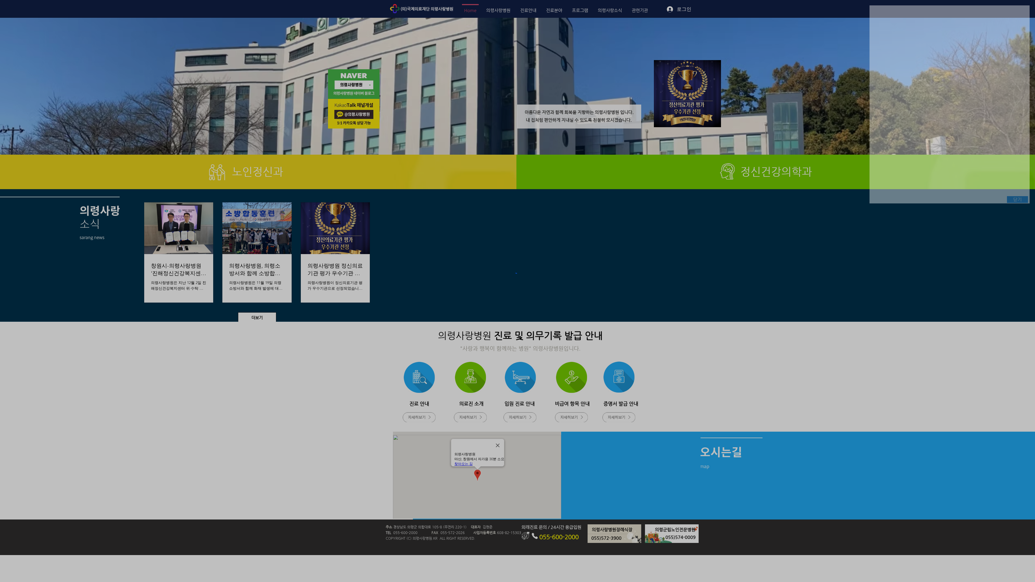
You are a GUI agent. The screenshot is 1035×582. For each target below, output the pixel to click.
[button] (1017, 199)
